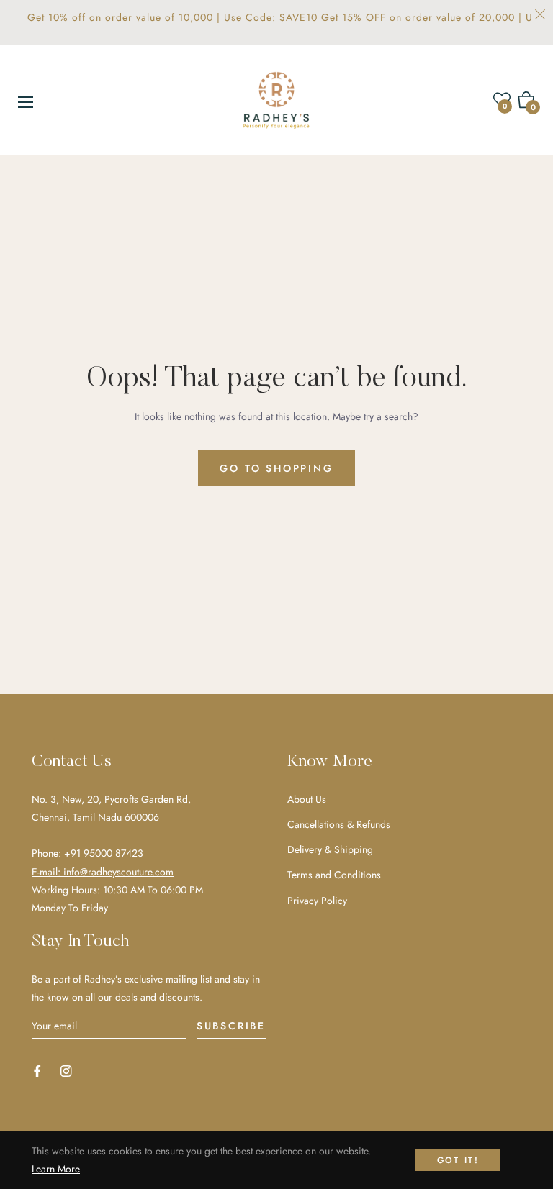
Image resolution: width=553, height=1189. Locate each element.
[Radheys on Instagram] (66, 1070)
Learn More (56, 1169)
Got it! (458, 1160)
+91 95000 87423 (103, 853)
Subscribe (231, 1026)
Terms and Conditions (334, 874)
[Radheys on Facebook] (37, 1070)
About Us (306, 799)
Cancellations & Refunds (338, 824)
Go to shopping (276, 468)
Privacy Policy (317, 900)
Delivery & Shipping (330, 849)
